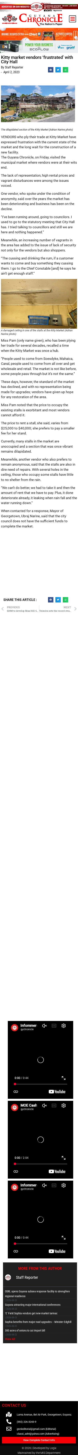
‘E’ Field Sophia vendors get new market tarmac (31, 1313)
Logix (53, 1448)
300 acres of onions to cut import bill (25, 1330)
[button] (72, 18)
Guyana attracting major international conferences (32, 1304)
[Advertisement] (39, 564)
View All (10, 1339)
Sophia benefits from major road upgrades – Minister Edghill (38, 1321)
